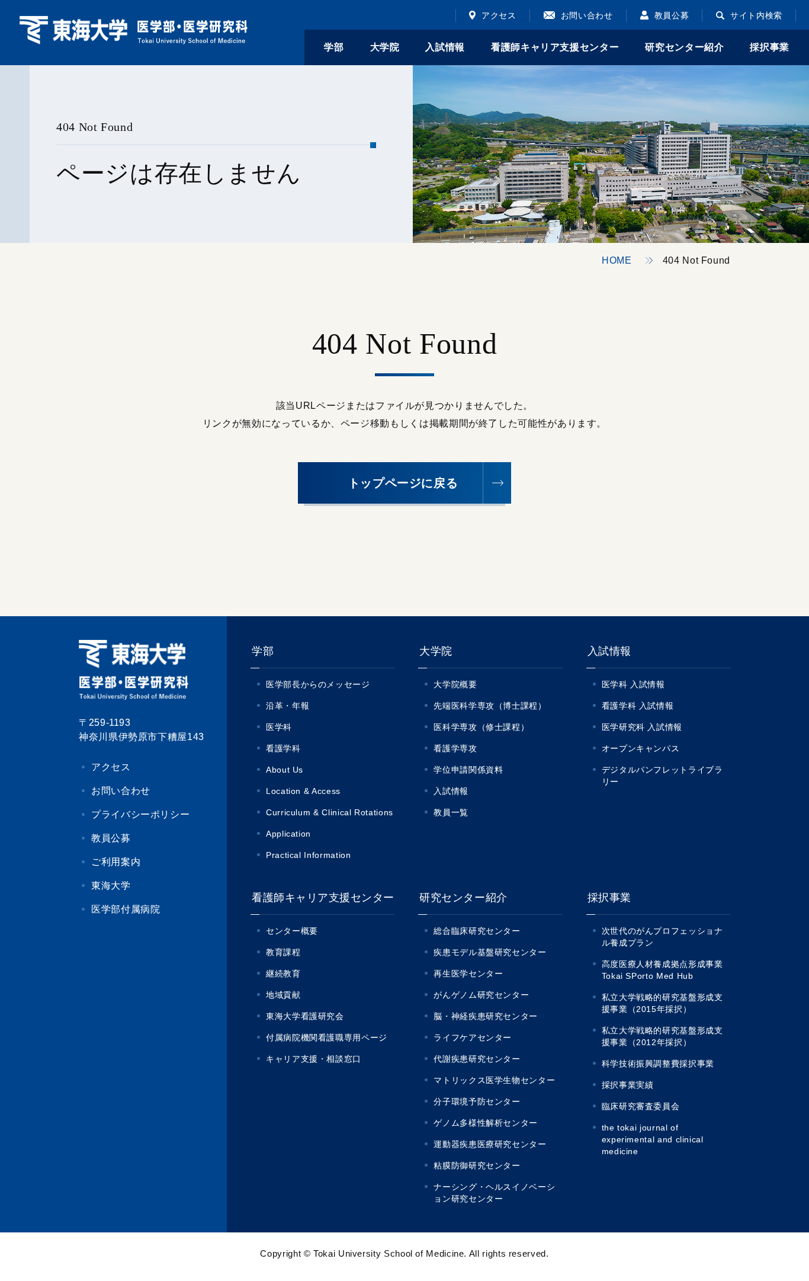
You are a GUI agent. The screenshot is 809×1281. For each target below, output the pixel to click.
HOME (617, 260)
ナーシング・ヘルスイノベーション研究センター (494, 1192)
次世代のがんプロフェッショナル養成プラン (662, 936)
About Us (284, 769)
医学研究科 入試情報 (642, 727)
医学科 (279, 727)
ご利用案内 (115, 862)
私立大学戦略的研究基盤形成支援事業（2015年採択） (662, 1003)
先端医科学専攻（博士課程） (490, 705)
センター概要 (292, 931)
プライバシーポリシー (140, 814)
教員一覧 (451, 812)
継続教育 (283, 973)
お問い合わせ (587, 15)
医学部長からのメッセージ (318, 684)
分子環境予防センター (477, 1101)
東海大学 (111, 885)
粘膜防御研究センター (477, 1165)
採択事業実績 (628, 1085)
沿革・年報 (287, 705)
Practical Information (308, 855)
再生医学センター (468, 973)
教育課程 (283, 952)
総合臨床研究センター (477, 931)
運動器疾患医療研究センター (490, 1144)
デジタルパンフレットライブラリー (662, 775)
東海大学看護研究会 (305, 1016)
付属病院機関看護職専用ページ (326, 1037)
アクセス (498, 15)
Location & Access (303, 791)
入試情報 (451, 791)
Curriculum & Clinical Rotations (329, 812)
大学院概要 (455, 684)
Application (288, 833)
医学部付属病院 (125, 909)
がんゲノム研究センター (481, 995)
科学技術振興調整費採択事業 (658, 1063)
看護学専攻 (455, 748)
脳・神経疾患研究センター (486, 1016)
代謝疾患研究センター (477, 1059)
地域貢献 (283, 995)
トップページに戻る (403, 482)
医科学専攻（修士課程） (481, 727)
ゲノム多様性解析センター (486, 1123)
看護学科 (283, 748)
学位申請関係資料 (468, 769)
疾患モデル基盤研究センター (490, 952)
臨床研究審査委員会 (641, 1106)
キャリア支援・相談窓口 (313, 1059)
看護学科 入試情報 (638, 705)
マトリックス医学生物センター (494, 1080)
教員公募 (671, 15)
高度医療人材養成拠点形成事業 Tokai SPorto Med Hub (666, 970)
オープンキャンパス (641, 748)
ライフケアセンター (473, 1037)
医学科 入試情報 (633, 684)
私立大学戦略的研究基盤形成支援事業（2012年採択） (662, 1036)
